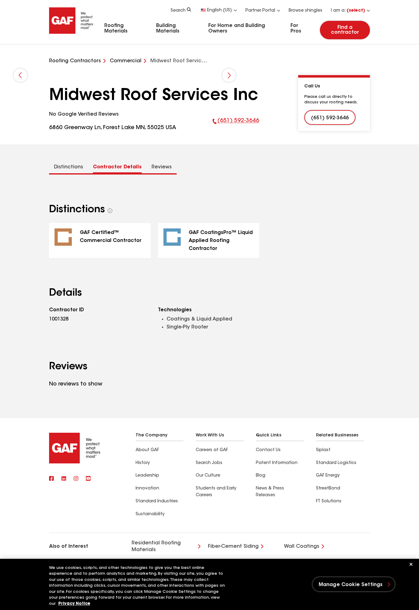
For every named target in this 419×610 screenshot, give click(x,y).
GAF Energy (328, 476)
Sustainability (150, 514)
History (143, 463)
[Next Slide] (229, 75)
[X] (63, 479)
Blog (260, 476)
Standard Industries (157, 501)
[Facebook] (51, 479)
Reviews (162, 167)
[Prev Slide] (20, 75)
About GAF (147, 450)
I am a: (348, 11)
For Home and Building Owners (236, 28)
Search (178, 11)
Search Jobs (209, 463)
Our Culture (208, 476)
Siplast (323, 450)
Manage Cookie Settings (351, 584)
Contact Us (268, 450)
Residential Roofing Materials (156, 546)
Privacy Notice (74, 604)
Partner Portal (260, 11)
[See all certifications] (110, 210)
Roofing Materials (116, 28)
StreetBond (328, 488)
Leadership (147, 476)
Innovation (147, 488)
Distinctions (68, 167)
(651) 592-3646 (236, 125)
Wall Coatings (301, 546)
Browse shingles (305, 11)
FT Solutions (328, 501)
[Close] (411, 564)
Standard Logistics (336, 463)
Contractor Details (117, 167)
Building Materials (167, 28)
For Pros (295, 28)
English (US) (219, 10)
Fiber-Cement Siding (233, 546)
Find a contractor (345, 30)
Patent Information (277, 463)
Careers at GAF (212, 450)
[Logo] (71, 34)
